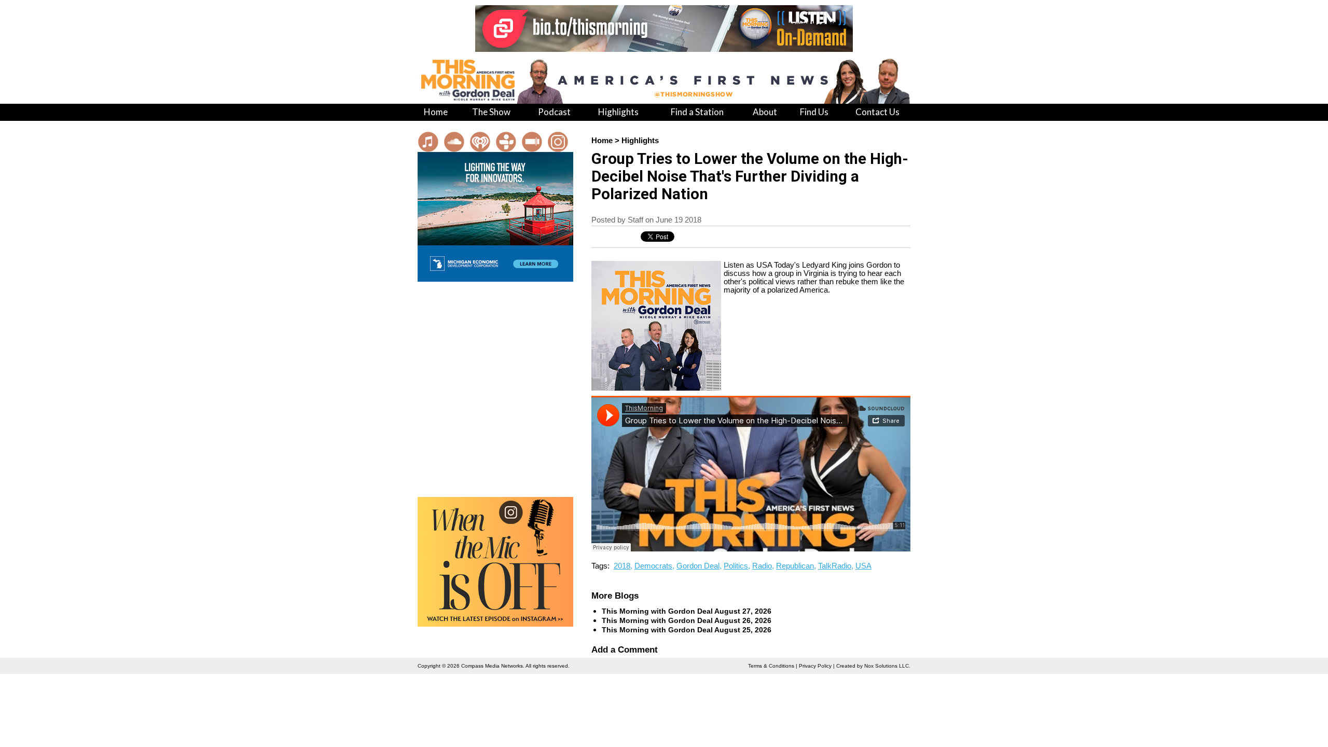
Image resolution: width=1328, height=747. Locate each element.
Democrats (653, 566)
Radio (762, 566)
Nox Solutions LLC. (887, 666)
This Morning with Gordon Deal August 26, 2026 (686, 620)
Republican (795, 566)
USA (863, 566)
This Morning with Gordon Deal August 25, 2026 (686, 630)
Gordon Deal (698, 566)
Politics (736, 566)
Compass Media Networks (492, 666)
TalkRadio (834, 566)
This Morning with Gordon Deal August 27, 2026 (686, 611)
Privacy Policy (815, 666)
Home (602, 140)
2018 (622, 566)
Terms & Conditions (771, 666)
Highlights (640, 140)
